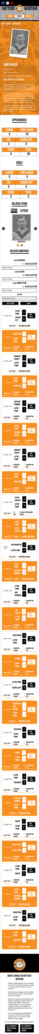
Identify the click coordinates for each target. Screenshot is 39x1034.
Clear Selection (31, 263)
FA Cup (15, 513)
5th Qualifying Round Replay (26, 513)
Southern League (16, 348)
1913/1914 (12, 326)
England (29, 76)
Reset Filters (10, 303)
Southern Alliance (24, 326)
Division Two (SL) (30, 348)
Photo (14, 211)
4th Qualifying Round (27, 579)
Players (8, 23)
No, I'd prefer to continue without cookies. (27, 1028)
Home (10, 16)
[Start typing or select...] (19, 268)
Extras (24, 211)
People (19, 16)
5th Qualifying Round (27, 536)
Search (29, 303)
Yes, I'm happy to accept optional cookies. (11, 1028)
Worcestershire (20, 76)
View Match (31, 316)
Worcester (11, 76)
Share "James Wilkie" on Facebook (14, 79)
